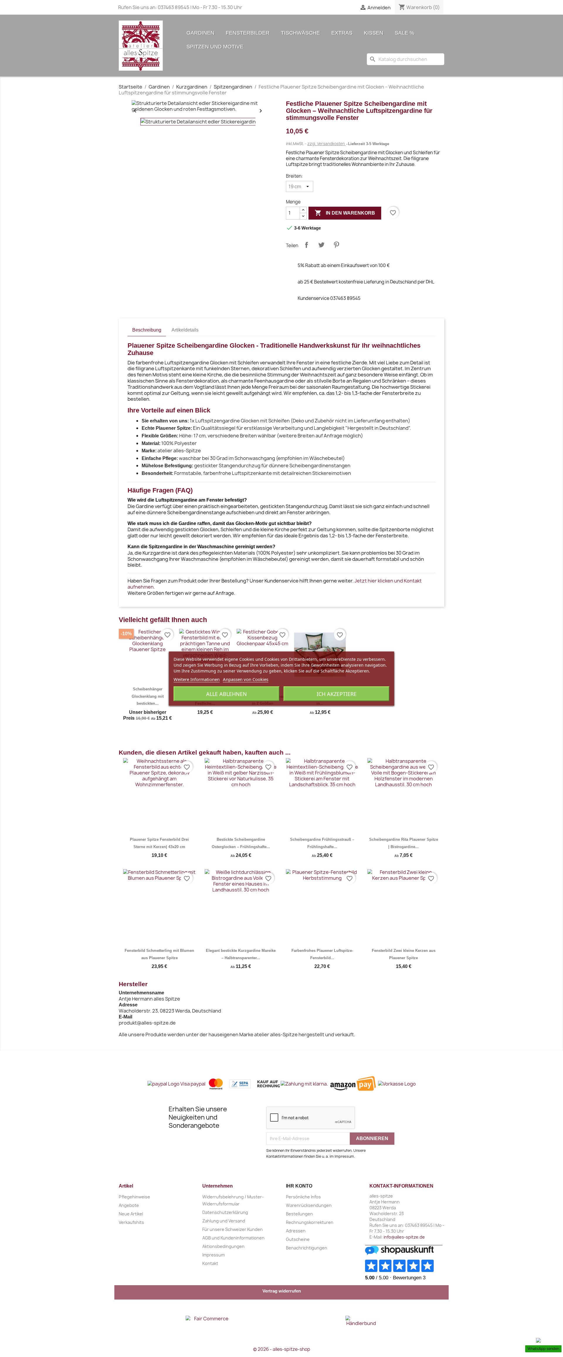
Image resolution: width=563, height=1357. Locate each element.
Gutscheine (298, 1239)
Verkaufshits (131, 1222)
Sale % (404, 33)
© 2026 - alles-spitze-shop (281, 1349)
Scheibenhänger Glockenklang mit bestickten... (148, 696)
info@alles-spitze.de (404, 1237)
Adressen (296, 1231)
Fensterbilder (247, 33)
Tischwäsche (300, 33)
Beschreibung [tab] (146, 329)
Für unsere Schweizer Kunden (232, 1229)
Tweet (321, 245)
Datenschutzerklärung (225, 1212)
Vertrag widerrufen (281, 1290)
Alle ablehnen (226, 693)
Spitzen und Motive (214, 47)
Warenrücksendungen (309, 1205)
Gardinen (200, 33)
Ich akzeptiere (337, 693)
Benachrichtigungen (306, 1248)
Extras (341, 33)
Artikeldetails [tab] (185, 329)
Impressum (213, 1255)
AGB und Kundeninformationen (233, 1238)
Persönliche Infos (303, 1197)
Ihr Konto (299, 1185)
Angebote (129, 1205)
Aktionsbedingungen (223, 1246)
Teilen (306, 245)
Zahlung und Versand (223, 1221)
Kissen (373, 33)
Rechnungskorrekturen (309, 1222)
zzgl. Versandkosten (326, 143)
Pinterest (336, 245)
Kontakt (210, 1263)
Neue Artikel (131, 1214)
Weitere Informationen (197, 679)
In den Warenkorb (345, 212)
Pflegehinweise (134, 1197)
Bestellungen (299, 1214)
